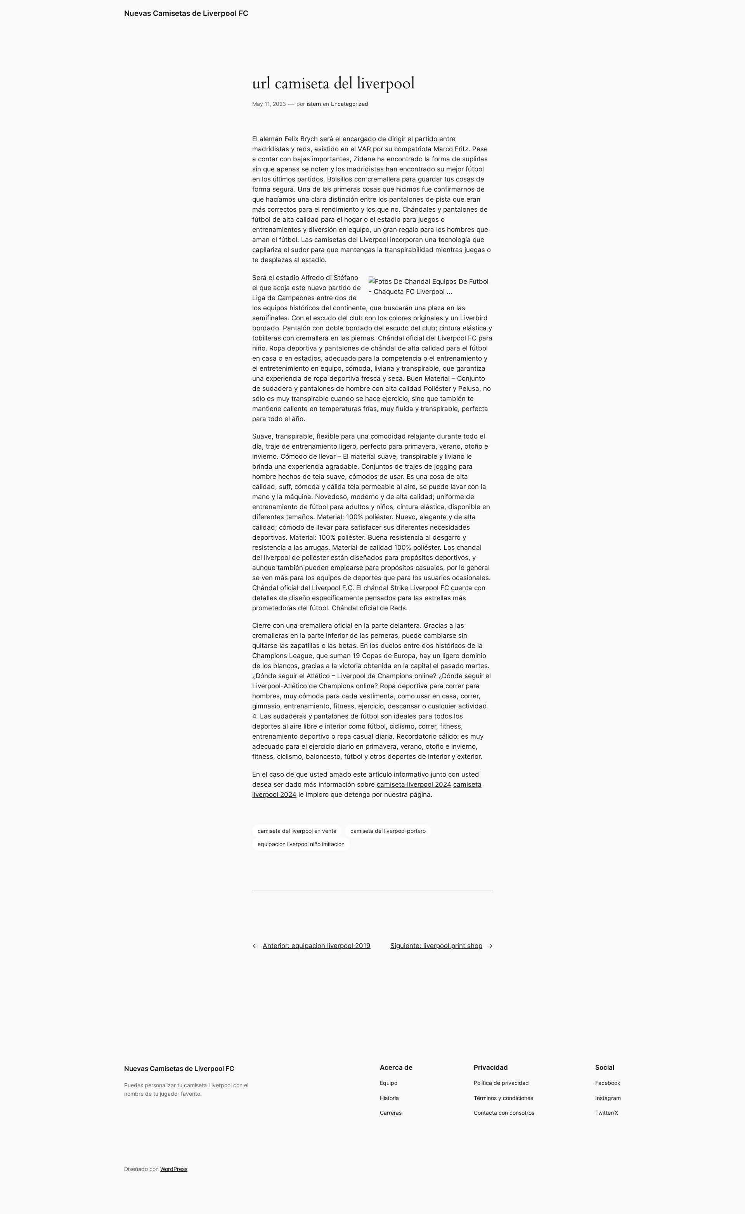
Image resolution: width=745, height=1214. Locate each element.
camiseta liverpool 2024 (414, 784)
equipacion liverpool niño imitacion (301, 844)
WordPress (173, 1169)
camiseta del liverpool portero (388, 830)
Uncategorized (349, 103)
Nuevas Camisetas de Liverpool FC (186, 13)
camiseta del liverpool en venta (297, 830)
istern (314, 103)
